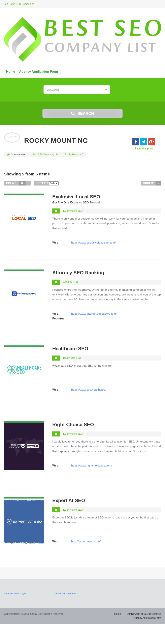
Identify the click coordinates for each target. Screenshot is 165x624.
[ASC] (158, 183)
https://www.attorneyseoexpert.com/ (94, 313)
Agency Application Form (38, 71)
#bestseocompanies (66, 593)
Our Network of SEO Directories (144, 614)
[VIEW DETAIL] (24, 196)
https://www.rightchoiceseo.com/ (91, 465)
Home (10, 71)
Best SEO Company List (45, 154)
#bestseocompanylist (15, 593)
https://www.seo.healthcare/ (88, 389)
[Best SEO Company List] (82, 39)
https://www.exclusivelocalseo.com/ (93, 242)
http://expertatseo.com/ (86, 541)
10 (22, 183)
